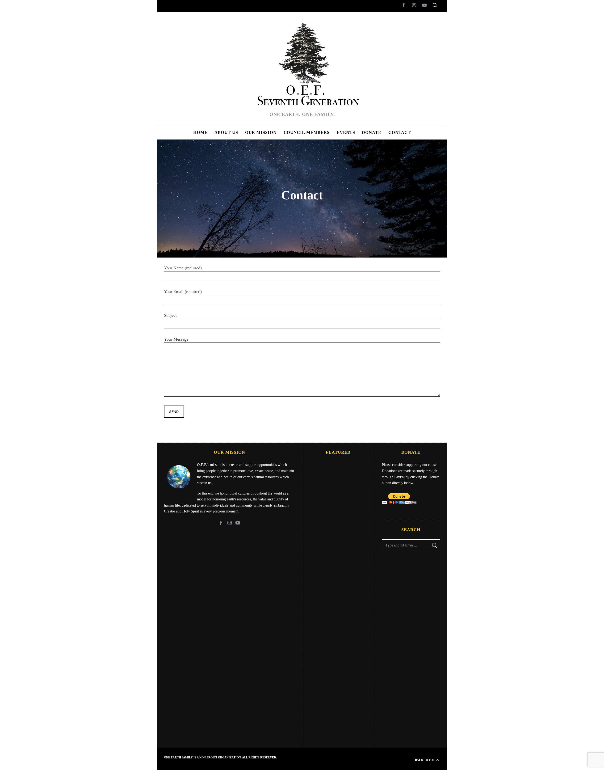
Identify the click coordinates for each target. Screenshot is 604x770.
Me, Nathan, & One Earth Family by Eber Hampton (338, 725)
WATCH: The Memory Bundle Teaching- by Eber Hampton (338, 521)
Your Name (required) (183, 268)
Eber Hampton (338, 507)
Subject (170, 315)
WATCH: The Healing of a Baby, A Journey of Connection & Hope (338, 589)
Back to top (425, 760)
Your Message (176, 339)
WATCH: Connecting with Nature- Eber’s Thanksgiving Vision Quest (338, 657)
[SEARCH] (434, 545)
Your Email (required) (183, 291)
